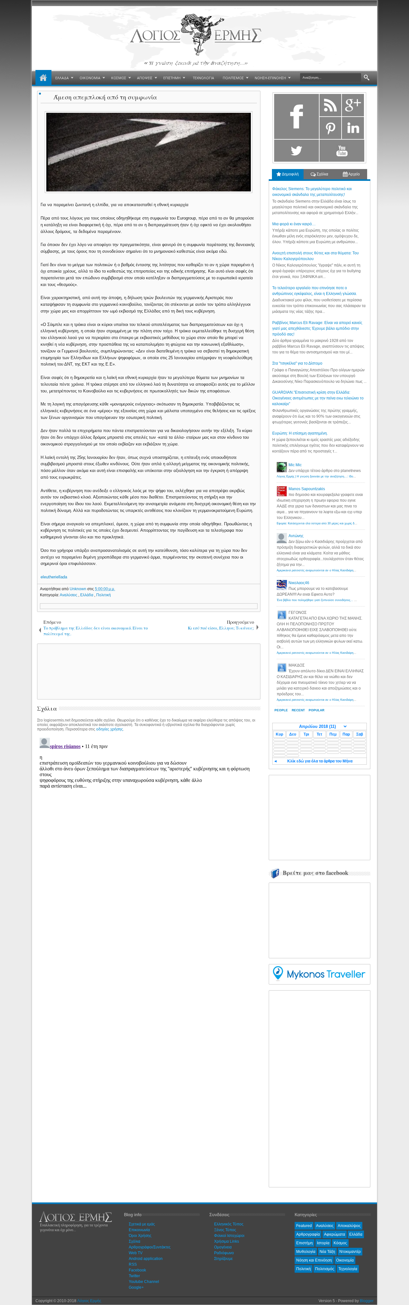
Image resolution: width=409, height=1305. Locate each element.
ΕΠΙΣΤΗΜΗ (172, 77)
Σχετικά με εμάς (142, 1224)
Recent (298, 710)
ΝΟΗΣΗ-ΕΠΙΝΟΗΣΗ (270, 77)
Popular (316, 710)
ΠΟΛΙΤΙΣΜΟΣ (233, 77)
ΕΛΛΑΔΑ (62, 77)
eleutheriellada (54, 577)
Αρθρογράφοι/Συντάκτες (150, 1247)
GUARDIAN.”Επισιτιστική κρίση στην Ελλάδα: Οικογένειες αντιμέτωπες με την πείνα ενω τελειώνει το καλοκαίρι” (318, 398)
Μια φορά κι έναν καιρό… (294, 224)
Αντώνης (296, 536)
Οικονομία (345, 1260)
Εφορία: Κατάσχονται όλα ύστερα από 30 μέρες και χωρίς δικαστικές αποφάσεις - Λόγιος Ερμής (339, 523)
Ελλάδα (87, 595)
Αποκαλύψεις (349, 1226)
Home (43, 78)
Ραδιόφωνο (224, 1253)
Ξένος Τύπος (225, 1230)
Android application (146, 1258)
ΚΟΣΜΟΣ (118, 77)
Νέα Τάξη (327, 1251)
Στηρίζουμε (223, 1258)
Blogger (367, 1301)
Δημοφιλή (290, 174)
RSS (133, 1264)
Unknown (78, 589)
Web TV (136, 1253)
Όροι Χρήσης (140, 1235)
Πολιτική (103, 595)
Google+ (136, 1287)
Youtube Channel (144, 1281)
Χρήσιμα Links (226, 1241)
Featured (304, 1226)
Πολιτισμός (324, 1269)
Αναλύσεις (69, 595)
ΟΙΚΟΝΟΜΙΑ (90, 77)
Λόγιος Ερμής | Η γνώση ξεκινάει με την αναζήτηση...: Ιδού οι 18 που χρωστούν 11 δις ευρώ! (338, 476)
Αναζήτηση (366, 77)
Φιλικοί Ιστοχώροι (229, 1235)
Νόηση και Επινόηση (314, 1260)
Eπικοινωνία (139, 1230)
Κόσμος (340, 1243)
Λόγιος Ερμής (89, 1301)
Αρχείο (354, 174)
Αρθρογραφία (308, 1234)
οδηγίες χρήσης (109, 729)
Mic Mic (295, 465)
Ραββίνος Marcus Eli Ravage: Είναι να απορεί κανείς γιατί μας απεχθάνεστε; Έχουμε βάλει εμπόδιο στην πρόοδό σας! (317, 328)
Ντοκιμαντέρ (350, 1251)
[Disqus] (148, 815)
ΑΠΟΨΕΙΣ (144, 77)
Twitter (134, 1276)
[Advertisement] (148, 671)
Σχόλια (322, 174)
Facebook (137, 1270)
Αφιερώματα (334, 1234)
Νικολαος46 (299, 583)
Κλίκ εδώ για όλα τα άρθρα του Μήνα (319, 761)
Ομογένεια (223, 1247)
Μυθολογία (305, 1251)
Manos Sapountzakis (307, 489)
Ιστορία (323, 1243)
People (281, 710)
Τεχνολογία (347, 1269)
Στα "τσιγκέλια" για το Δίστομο (297, 363)
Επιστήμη (304, 1243)
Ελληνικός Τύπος (228, 1224)
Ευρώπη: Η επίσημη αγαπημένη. (300, 433)
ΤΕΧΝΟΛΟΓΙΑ (203, 77)
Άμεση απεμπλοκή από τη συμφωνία (105, 97)
